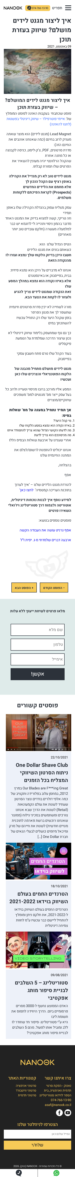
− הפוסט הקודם (54, 588)
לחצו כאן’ (26, 490)
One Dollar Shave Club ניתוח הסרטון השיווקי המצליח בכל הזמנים (42, 772)
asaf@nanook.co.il (58, 1105)
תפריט (57, 8)
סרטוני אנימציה (26, 1085)
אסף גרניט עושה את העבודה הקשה (45, 530)
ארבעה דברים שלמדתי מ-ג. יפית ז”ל (45, 540)
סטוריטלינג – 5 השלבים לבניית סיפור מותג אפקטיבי (41, 990)
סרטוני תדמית (27, 1095)
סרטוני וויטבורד (26, 1090)
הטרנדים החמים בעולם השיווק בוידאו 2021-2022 (38, 897)
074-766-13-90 (40, 8)
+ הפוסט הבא (24, 588)
